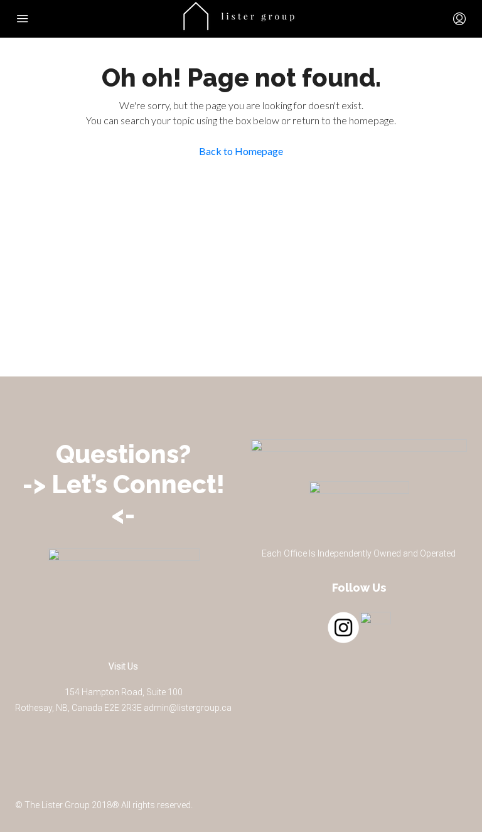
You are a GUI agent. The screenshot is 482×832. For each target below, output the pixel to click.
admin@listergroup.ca (188, 708)
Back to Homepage (241, 151)
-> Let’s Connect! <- (124, 499)
